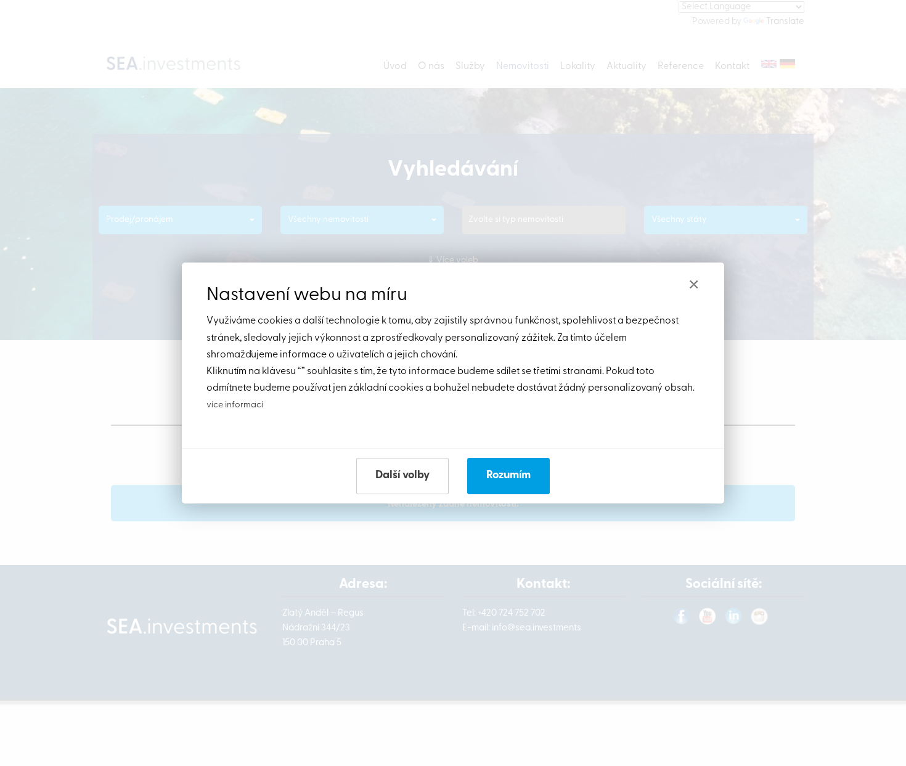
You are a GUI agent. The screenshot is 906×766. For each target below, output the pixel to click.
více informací (234, 405)
